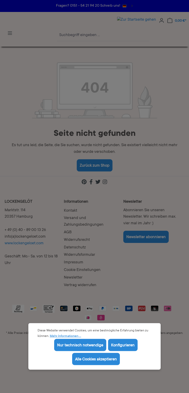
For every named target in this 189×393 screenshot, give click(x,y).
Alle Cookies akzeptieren (96, 359)
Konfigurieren (123, 345)
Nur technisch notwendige (80, 345)
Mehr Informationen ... (65, 336)
